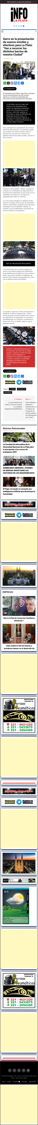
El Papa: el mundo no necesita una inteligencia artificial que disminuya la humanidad (19, 491)
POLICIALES (21, 389)
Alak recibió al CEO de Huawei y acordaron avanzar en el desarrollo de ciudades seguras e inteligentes (19, 648)
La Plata (12, 389)
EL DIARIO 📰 (16, 1081)
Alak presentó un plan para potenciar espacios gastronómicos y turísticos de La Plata (17, 2)
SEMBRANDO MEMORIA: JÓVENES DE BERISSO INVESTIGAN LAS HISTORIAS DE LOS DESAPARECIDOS (18, 470)
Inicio (3, 1081)
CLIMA (9, 1081)
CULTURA (24, 1081)
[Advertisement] (19, 542)
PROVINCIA (7, 392)
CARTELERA (32, 1081)
